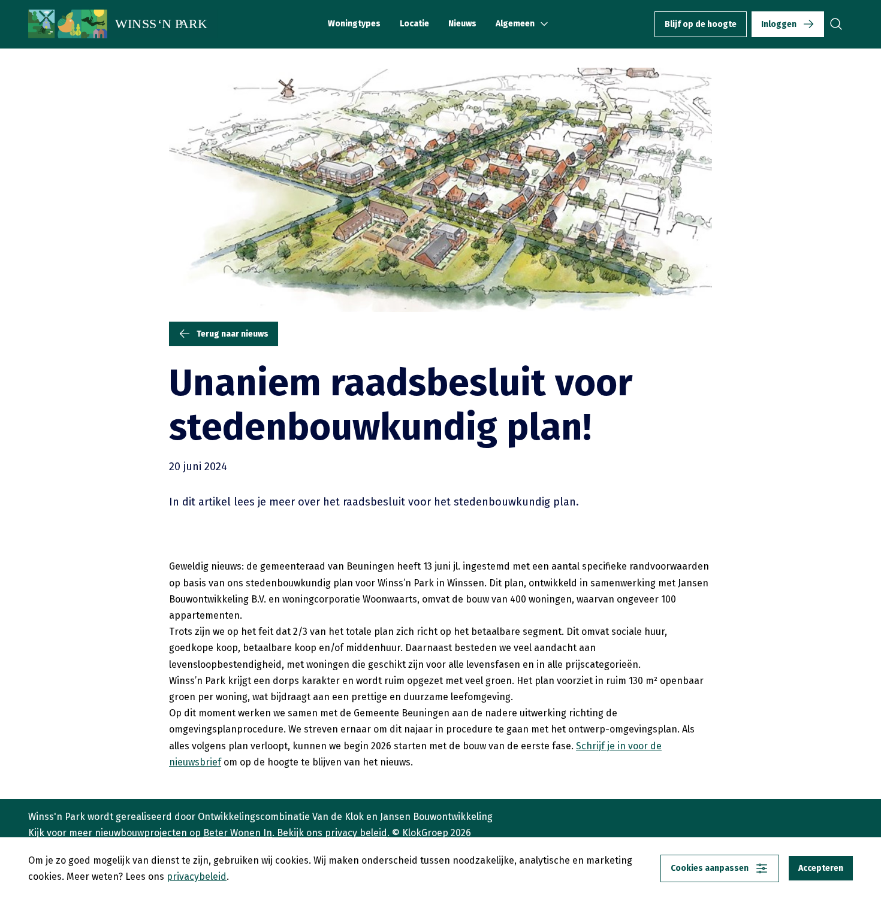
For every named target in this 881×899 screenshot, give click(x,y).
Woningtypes (354, 24)
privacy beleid (356, 833)
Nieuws (462, 24)
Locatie (414, 24)
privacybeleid (197, 876)
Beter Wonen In (237, 833)
